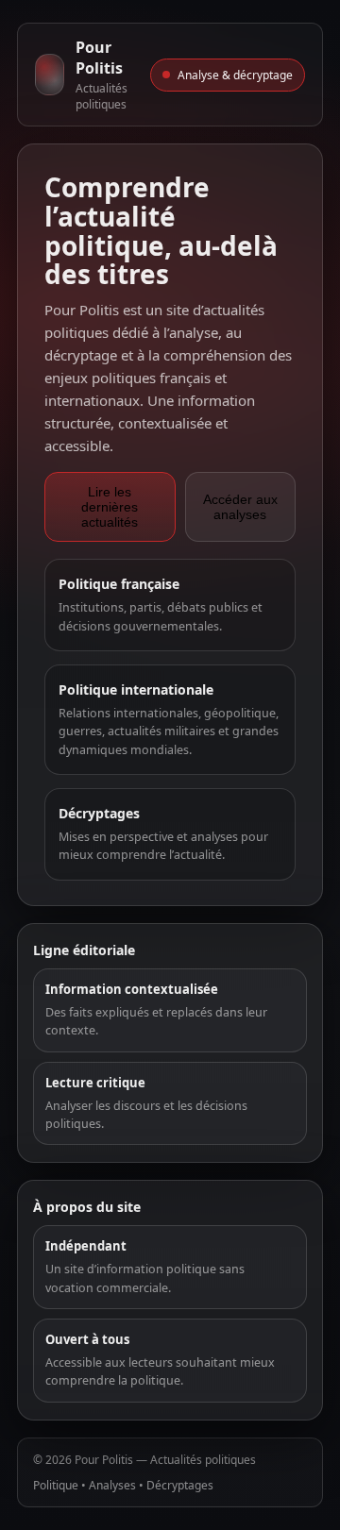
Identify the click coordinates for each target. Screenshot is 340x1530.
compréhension (214, 354)
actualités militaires (161, 731)
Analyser (69, 1106)
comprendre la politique (112, 1380)
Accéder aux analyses (240, 507)
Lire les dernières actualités (109, 507)
